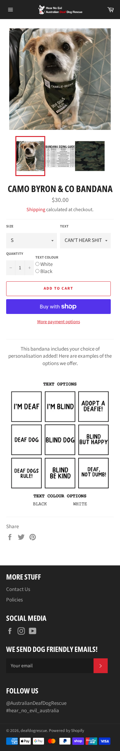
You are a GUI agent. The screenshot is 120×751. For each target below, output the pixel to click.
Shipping (35, 209)
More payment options (58, 322)
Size (10, 226)
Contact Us (18, 589)
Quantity (14, 253)
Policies (14, 600)
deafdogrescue (34, 730)
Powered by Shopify (66, 730)
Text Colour (46, 257)
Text (64, 226)
